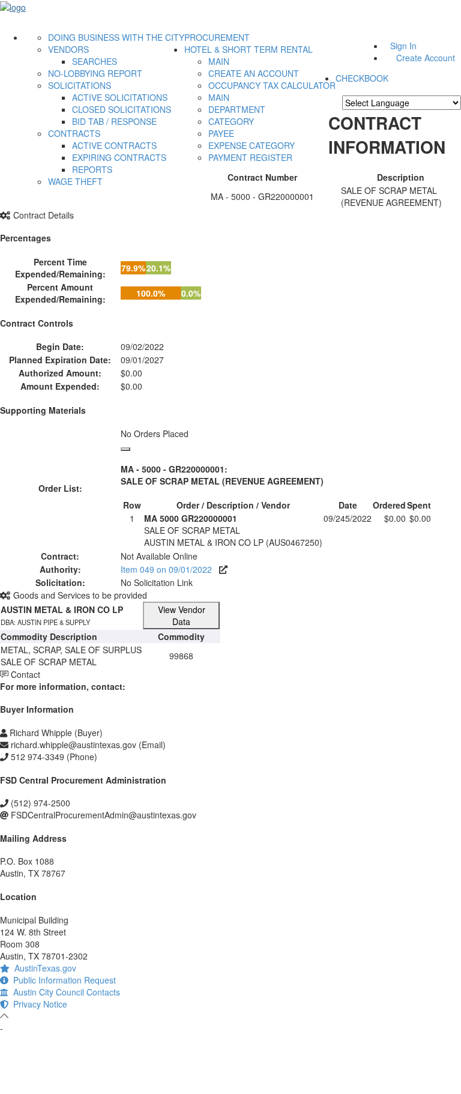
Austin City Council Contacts (64, 992)
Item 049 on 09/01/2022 (170, 569)
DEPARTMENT (236, 109)
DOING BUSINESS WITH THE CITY (116, 37)
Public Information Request (62, 980)
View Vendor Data (181, 615)
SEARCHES (94, 61)
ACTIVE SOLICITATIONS (119, 97)
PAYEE (221, 133)
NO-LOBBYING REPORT (95, 73)
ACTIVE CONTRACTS (114, 145)
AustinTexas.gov (43, 968)
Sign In (403, 46)
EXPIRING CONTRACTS (119, 157)
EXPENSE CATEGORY (251, 145)
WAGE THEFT (75, 181)
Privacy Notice (37, 1004)
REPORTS (92, 169)
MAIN (218, 61)
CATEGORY (231, 121)
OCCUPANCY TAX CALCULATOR (272, 85)
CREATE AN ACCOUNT (253, 73)
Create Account (425, 58)
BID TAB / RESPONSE (114, 121)
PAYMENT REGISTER (250, 157)
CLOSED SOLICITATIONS (121, 109)
